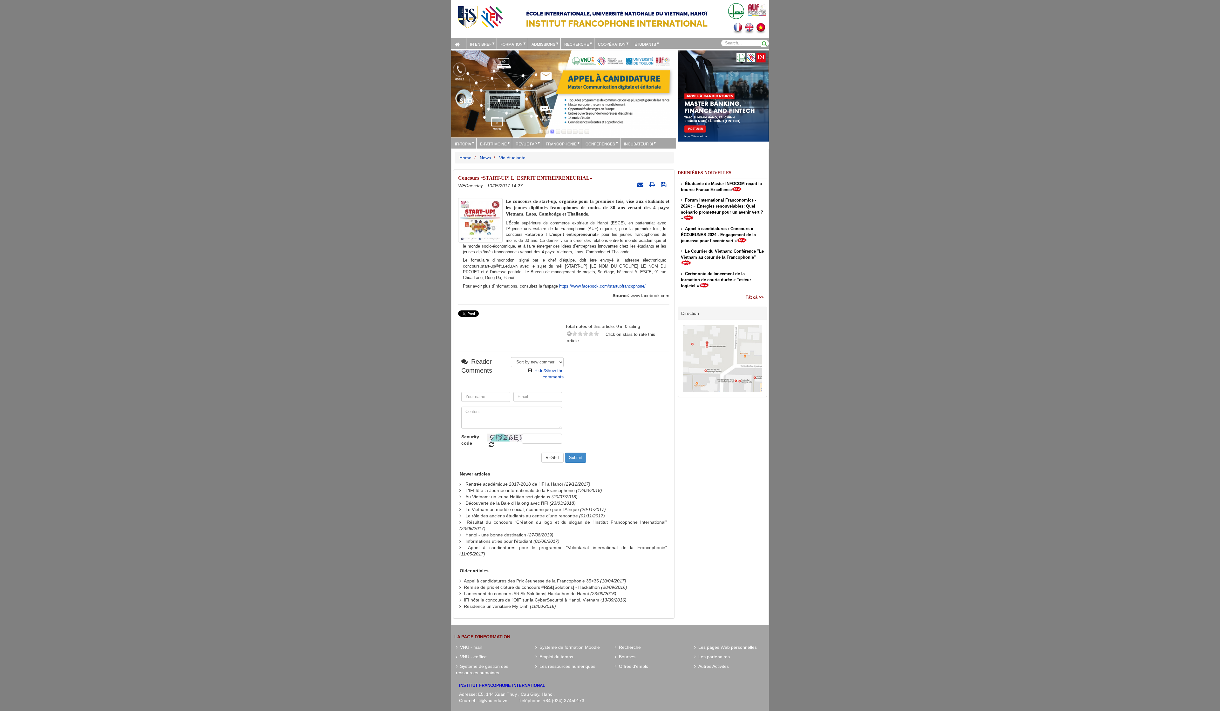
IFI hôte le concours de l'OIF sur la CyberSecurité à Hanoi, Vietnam (531, 599)
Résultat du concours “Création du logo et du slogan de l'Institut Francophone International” (567, 522)
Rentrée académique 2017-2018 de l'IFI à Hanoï (514, 484)
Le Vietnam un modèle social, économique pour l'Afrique (522, 509)
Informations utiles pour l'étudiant (498, 541)
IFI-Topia (463, 143)
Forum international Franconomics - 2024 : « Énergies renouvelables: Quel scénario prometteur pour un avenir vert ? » (722, 209)
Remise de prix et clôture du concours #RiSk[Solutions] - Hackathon (532, 587)
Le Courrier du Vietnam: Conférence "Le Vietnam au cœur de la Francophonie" (722, 254)
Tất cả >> (755, 297)
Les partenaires (713, 656)
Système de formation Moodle (568, 647)
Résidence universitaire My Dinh (496, 606)
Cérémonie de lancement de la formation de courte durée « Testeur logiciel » (716, 279)
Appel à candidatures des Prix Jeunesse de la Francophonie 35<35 (531, 580)
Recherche (576, 44)
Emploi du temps (555, 656)
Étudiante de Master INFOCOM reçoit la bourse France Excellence (721, 186)
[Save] (664, 184)
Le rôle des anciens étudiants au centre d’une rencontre (521, 515)
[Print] (653, 184)
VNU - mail (470, 647)
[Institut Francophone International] (480, 17)
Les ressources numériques (566, 666)
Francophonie (561, 143)
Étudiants (645, 44)
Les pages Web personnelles (726, 647)
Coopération (612, 44)
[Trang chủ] (458, 43)
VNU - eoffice (472, 656)
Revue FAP (526, 143)
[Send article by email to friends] (641, 184)
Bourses (625, 656)
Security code (470, 440)
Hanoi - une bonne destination (495, 534)
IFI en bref (480, 44)
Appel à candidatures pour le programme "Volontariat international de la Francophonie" (567, 547)
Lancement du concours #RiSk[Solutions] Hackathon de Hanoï (526, 593)
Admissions (543, 44)
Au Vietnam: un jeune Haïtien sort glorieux (507, 496)
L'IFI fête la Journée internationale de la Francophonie (520, 490)
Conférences (600, 143)
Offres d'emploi (632, 666)
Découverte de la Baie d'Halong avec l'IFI (506, 503)
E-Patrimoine (493, 143)
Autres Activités (712, 666)
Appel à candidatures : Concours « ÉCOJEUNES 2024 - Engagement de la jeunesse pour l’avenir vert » (718, 234)
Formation (511, 44)
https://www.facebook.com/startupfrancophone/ (602, 286)
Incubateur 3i (638, 143)
